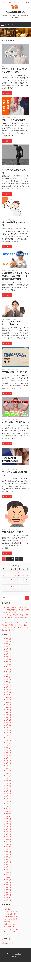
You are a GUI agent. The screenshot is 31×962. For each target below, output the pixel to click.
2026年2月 (7, 654)
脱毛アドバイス (9, 934)
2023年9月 (7, 727)
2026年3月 (7, 651)
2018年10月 (8, 877)
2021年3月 (7, 804)
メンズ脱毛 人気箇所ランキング (14, 607)
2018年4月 (7, 892)
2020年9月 (7, 819)
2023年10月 (8, 725)
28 (3, 586)
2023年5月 (7, 738)
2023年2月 (7, 745)
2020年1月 (7, 839)
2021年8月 (7, 791)
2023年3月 (7, 743)
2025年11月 (8, 662)
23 (11, 583)
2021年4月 (7, 801)
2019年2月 (7, 867)
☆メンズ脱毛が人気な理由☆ (15, 422)
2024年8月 (7, 700)
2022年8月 (7, 760)
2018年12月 (8, 872)
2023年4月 (7, 740)
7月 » (20, 590)
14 (3, 579)
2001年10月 (8, 897)
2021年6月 (7, 796)
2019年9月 (7, 849)
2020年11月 (8, 814)
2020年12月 (8, 811)
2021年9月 (7, 788)
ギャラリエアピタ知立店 (12, 929)
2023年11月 (8, 722)
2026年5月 (7, 646)
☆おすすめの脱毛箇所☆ (13, 119)
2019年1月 (7, 870)
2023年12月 (8, 720)
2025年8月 (7, 669)
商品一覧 (7, 909)
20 (27, 579)
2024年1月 (7, 717)
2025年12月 (8, 659)
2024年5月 (7, 707)
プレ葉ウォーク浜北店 (11, 916)
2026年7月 (7, 641)
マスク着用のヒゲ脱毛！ (13, 532)
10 (15, 576)
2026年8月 (7, 639)
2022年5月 (7, 768)
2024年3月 (7, 712)
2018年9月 (7, 880)
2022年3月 (7, 773)
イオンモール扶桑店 (10, 919)
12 (23, 576)
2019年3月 (7, 864)
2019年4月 (7, 862)
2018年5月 (7, 890)
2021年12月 (8, 781)
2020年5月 (7, 829)
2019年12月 (8, 842)
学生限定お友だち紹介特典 (14, 372)
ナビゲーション (10, 25)
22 (7, 583)
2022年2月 (7, 776)
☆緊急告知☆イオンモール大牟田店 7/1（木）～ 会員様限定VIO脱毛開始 (15, 276)
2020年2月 (7, 837)
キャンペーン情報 (10, 932)
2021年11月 (8, 783)
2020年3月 (7, 834)
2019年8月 (7, 852)
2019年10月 (8, 847)
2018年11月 (8, 875)
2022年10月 (8, 755)
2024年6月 (7, 705)
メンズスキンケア (10, 914)
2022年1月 (7, 778)
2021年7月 (7, 793)
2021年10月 (8, 786)
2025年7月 (7, 672)
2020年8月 (7, 821)
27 (27, 583)
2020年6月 (7, 826)
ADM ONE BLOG (15, 12)
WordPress (18, 954)
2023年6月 (7, 735)
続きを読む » (7, 93)
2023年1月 (7, 748)
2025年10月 (8, 664)
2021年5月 (7, 799)
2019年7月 (7, 854)
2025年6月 (7, 674)
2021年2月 (7, 806)
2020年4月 (7, 831)
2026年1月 (7, 656)
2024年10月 (8, 694)
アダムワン (15, 66)
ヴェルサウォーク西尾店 (12, 911)
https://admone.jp (8, 943)
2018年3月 (7, 895)
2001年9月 (7, 900)
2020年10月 (8, 816)
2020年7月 (7, 824)
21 (3, 583)
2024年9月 (7, 697)
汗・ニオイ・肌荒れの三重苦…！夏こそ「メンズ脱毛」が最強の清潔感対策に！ (15, 617)
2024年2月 (7, 715)
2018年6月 (7, 887)
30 (11, 586)
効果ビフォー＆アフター (12, 924)
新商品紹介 (7, 921)
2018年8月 (7, 882)
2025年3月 (7, 682)
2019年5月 (7, 859)
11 (19, 576)
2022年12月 (8, 750)
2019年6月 (7, 857)
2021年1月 (7, 809)
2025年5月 (7, 677)
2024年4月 (7, 710)
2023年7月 (7, 733)
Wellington (15, 956)
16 (11, 579)
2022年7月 (7, 763)
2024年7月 (7, 702)
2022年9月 (7, 758)
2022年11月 (8, 753)
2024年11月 (8, 692)
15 (7, 579)
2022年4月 (7, 771)
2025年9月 (7, 667)
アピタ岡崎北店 (9, 926)
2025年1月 (7, 687)
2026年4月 (7, 649)
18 (19, 579)
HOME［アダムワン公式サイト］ (12, 2)
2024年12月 (8, 689)
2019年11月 (8, 844)
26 (23, 583)
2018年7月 (7, 885)
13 (27, 576)
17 (15, 579)
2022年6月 (7, 766)
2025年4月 (7, 679)
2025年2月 (7, 684)
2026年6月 (7, 644)
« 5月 (4, 590)
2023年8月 (7, 730)
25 (19, 583)
